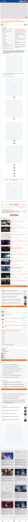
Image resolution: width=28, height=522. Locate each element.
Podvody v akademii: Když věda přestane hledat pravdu (18, 221)
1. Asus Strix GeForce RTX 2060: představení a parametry (7, 29)
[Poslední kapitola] (25, 179)
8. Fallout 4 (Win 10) (4, 39)
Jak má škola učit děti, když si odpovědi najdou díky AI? (18, 235)
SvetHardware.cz (4, 420)
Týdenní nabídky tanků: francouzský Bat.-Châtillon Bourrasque (6, 492)
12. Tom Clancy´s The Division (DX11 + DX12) (7, 45)
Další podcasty (14, 389)
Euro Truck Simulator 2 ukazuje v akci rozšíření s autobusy (10, 410)
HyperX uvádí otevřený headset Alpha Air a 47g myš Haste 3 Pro (10, 419)
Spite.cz (3, 414)
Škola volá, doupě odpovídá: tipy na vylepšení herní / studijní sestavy (6, 464)
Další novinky (14, 306)
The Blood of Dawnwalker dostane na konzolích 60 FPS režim (7, 481)
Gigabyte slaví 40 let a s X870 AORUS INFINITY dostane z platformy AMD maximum (18, 268)
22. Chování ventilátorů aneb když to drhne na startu (20, 39)
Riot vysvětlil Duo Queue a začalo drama (19, 478)
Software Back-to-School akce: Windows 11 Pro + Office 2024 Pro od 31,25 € (20, 513)
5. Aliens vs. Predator (4, 35)
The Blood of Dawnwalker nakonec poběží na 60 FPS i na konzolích (20, 497)
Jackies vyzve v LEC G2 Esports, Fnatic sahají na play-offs (20, 480)
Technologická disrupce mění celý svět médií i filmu (18, 280)
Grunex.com (3, 417)
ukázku (12, 212)
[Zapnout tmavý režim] (22, 1)
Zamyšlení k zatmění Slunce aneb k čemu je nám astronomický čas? (18, 228)
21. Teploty (16, 37)
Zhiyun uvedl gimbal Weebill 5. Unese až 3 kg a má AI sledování (20, 511)
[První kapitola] (2, 179)
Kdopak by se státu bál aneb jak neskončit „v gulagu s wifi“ (19, 254)
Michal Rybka (12, 231)
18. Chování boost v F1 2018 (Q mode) (19, 33)
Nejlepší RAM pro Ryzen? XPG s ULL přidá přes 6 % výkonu (18, 261)
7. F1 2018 (3, 38)
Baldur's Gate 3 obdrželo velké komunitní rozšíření (9, 413)
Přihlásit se (25, 1)
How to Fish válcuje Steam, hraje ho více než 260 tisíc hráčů (10, 416)
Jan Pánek (12, 244)
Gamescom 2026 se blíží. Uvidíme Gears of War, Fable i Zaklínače (11, 407)
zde (6, 212)
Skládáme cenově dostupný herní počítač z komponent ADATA (19, 241)
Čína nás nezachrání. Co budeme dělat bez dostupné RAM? (18, 274)
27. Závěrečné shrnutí (17, 47)
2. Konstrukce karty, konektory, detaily (6, 31)
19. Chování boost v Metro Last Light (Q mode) (20, 34)
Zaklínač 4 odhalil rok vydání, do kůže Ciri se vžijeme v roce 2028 (20, 495)
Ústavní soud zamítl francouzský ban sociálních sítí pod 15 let (7, 513)
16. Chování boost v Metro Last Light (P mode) (20, 30)
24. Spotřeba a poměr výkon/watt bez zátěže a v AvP (20, 43)
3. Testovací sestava (4, 32)
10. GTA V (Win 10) (4, 42)
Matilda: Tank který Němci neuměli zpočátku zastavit (6, 497)
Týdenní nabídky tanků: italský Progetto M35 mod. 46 (6, 495)
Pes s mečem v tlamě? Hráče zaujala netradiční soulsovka (20, 464)
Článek (11, 220)
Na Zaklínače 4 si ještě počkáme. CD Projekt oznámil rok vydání (20, 460)
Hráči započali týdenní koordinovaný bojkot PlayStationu (6, 478)
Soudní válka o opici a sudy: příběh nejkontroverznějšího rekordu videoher (16, 248)
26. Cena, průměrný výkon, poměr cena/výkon (20, 46)
